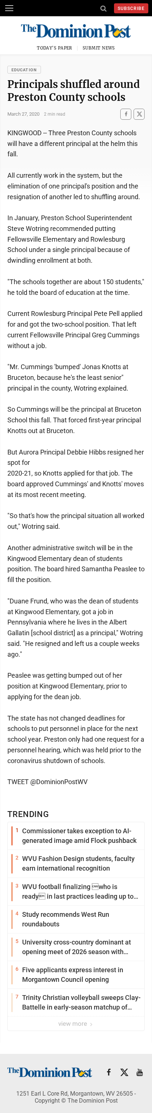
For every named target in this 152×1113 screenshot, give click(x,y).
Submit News (99, 48)
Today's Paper (54, 48)
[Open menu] (9, 8)
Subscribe (131, 8)
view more (73, 1023)
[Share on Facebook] (125, 114)
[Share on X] (139, 114)
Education (24, 70)
